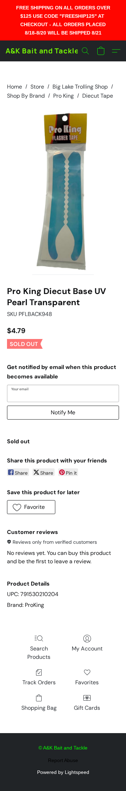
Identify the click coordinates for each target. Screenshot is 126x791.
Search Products (38, 653)
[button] (42, 50)
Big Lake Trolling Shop (80, 86)
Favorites (87, 682)
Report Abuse (63, 760)
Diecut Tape (97, 95)
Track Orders (39, 682)
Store (37, 86)
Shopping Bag (39, 707)
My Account (87, 648)
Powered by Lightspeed (63, 772)
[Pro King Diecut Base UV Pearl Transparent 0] (63, 191)
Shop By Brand (26, 95)
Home (14, 86)
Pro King (63, 95)
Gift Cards (87, 707)
